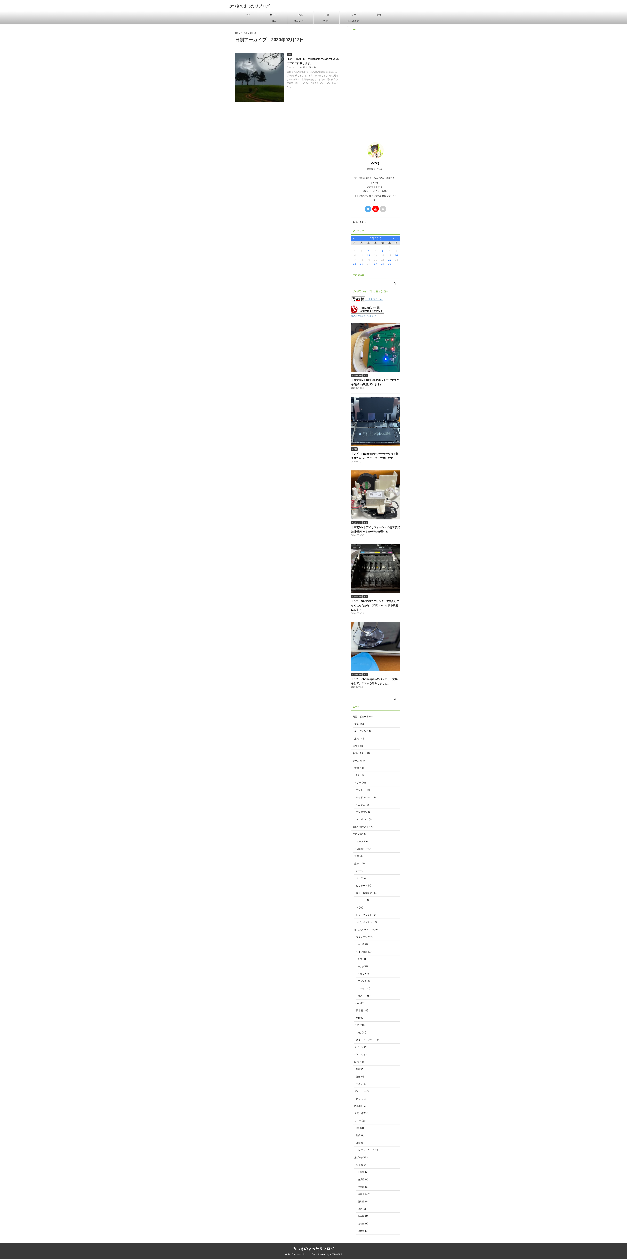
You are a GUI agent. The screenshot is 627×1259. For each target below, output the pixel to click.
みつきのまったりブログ (249, 6)
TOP (248, 14)
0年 (245, 33)
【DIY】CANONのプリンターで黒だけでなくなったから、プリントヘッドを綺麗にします (375, 605)
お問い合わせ (352, 21)
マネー (352, 14)
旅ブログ (274, 14)
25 (361, 264)
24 (354, 264)
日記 (300, 14)
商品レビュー (300, 21)
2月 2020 (375, 238)
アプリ (326, 21)
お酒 (326, 14)
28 (382, 264)
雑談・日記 (308, 67)
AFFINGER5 (336, 1254)
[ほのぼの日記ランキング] (367, 311)
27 (375, 264)
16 (396, 255)
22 (389, 259)
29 (389, 264)
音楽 (379, 14)
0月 (251, 33)
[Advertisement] (375, 83)
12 (368, 255)
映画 (274, 21)
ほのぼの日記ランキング (363, 316)
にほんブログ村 (374, 299)
